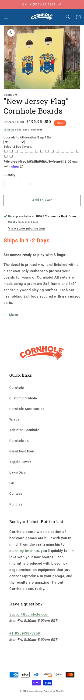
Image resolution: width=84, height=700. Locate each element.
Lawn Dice (17, 472)
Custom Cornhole (23, 398)
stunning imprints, (24, 551)
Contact (15, 493)
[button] (6, 17)
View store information (26, 228)
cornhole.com (36, 691)
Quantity (9, 175)
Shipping (9, 129)
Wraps (14, 419)
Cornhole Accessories (26, 409)
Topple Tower (20, 462)
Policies (15, 504)
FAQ (12, 483)
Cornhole (16, 388)
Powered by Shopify (54, 691)
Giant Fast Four (21, 451)
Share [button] (13, 315)
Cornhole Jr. (19, 441)
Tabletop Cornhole (24, 430)
